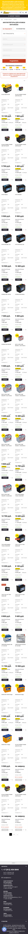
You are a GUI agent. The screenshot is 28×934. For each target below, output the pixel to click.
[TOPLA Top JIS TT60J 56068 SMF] (20, 538)
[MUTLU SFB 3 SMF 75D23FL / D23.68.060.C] (20, 388)
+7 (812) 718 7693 (7, 888)
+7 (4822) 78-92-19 (7, 916)
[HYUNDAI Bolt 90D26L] (20, 288)
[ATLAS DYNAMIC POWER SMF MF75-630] (20, 738)
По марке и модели (8, 19)
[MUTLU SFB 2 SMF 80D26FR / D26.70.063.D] (7, 388)
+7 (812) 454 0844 (7, 884)
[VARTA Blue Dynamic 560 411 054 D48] (7, 638)
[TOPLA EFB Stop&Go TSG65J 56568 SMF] (20, 488)
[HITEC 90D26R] (20, 188)
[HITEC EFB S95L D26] (20, 238)
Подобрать (14, 61)
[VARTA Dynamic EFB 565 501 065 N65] (20, 638)
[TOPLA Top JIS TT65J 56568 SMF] (20, 588)
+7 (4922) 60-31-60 (7, 910)
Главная (2, 19)
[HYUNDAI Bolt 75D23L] (7, 288)
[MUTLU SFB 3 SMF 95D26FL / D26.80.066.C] (20, 438)
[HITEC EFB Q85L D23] (7, 238)
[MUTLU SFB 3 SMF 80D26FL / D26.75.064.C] (7, 438)
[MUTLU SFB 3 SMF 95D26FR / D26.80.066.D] (7, 488)
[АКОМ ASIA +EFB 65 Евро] (7, 688)
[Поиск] (23, 12)
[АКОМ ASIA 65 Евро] (20, 688)
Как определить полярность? (14, 65)
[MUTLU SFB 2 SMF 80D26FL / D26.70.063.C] (20, 338)
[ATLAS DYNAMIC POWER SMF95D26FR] (20, 138)
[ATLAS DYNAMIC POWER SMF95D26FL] (20, 788)
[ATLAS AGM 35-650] (7, 88)
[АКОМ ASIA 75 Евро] (7, 738)
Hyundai (15, 19)
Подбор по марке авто (19, 931)
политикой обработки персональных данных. (13, 9)
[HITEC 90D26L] (7, 188)
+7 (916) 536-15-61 (7, 904)
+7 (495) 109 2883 (7, 898)
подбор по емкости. (14, 932)
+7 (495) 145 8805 (7, 894)
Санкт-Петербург (14, 12)
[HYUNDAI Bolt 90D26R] (7, 338)
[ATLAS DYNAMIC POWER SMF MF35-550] (20, 88)
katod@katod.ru (7, 877)
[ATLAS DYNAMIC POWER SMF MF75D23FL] (7, 788)
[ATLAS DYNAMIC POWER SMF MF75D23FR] (7, 138)
